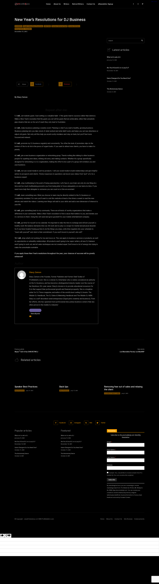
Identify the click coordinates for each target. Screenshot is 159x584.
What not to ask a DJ (113, 57)
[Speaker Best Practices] (35, 374)
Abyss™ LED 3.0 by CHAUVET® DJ (26, 352)
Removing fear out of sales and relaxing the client (123, 388)
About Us (109, 519)
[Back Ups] (79, 374)
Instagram (77, 423)
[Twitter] (143, 4)
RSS (91, 423)
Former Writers (74, 26)
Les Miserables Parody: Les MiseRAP (132, 352)
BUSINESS (18, 26)
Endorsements (139, 519)
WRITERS (47, 26)
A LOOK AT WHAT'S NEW (112, 393)
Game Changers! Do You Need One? (119, 78)
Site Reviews (128, 519)
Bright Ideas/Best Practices (33, 26)
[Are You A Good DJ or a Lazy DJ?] (140, 69)
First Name (111, 450)
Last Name (111, 457)
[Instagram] (138, 4)
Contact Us (118, 519)
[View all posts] (35, 310)
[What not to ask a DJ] (140, 58)
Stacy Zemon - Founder (23, 29)
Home (102, 519)
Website (109, 465)
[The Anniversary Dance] (140, 90)
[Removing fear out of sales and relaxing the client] (124, 374)
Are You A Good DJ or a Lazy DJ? (118, 68)
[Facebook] (133, 4)
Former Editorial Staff (59, 26)
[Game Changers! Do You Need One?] (140, 79)
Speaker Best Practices (26, 386)
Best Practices (19, 390)
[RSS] (86, 423)
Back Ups (63, 386)
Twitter (103, 423)
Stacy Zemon (35, 272)
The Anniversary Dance (115, 89)
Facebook (62, 423)
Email (109, 442)
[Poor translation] (7, 536)
